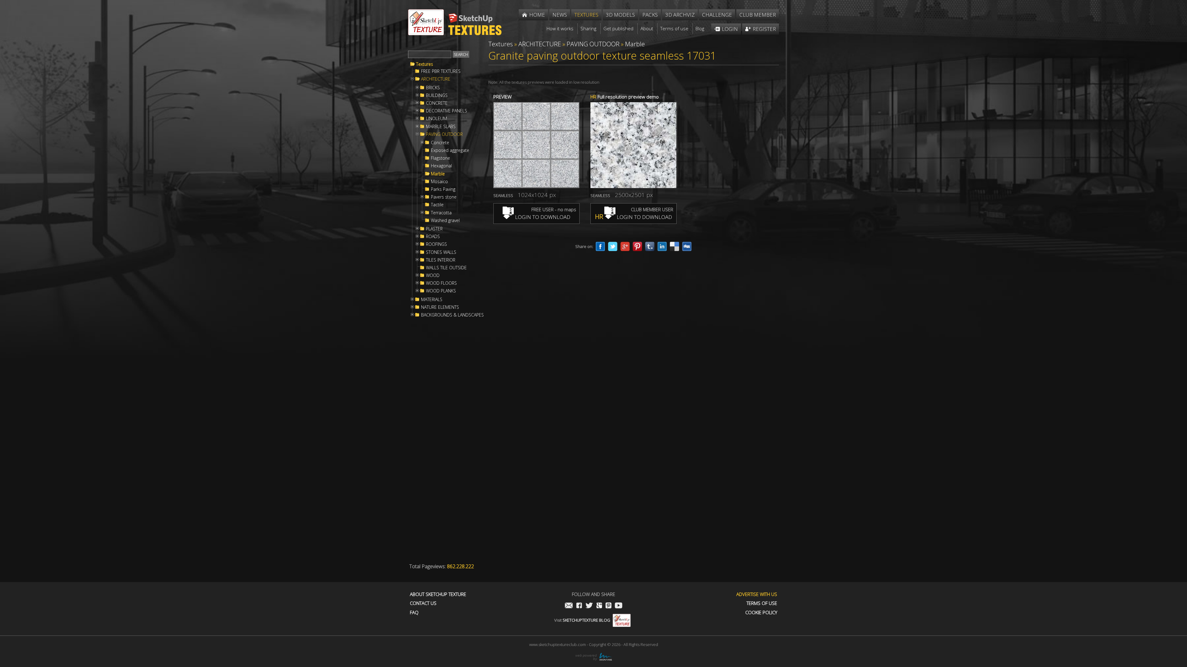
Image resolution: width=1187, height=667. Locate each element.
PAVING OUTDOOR (444, 134)
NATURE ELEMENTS (440, 307)
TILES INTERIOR (440, 260)
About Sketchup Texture (438, 594)
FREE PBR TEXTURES (441, 71)
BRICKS (433, 87)
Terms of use (762, 603)
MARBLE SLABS (441, 126)
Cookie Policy (761, 612)
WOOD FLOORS (441, 283)
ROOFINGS (436, 244)
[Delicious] (674, 246)
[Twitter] (612, 246)
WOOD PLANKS (441, 291)
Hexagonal (441, 166)
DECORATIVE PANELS (446, 111)
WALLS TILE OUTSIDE (446, 268)
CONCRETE (437, 103)
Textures (424, 64)
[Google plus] (625, 246)
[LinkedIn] (662, 246)
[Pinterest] (637, 246)
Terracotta (441, 213)
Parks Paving (443, 189)
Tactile (437, 205)
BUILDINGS (437, 95)
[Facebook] (600, 246)
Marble (438, 174)
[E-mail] (569, 606)
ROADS (433, 236)
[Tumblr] (649, 246)
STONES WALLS (441, 252)
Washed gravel (445, 220)
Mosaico (439, 181)
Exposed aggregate (450, 150)
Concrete (440, 142)
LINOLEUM (436, 118)
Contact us (423, 603)
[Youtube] (618, 606)
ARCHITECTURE (435, 79)
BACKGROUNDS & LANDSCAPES (452, 315)
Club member (757, 14)
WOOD (433, 275)
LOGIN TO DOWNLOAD (542, 216)
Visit (582, 620)
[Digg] (686, 246)
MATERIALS (431, 299)
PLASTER (434, 229)
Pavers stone (444, 197)
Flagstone (440, 158)
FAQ (414, 612)
